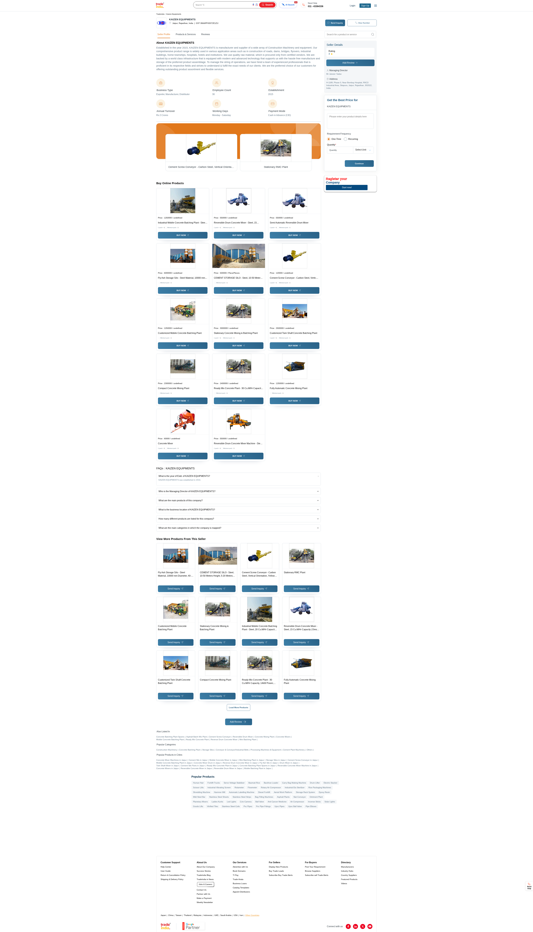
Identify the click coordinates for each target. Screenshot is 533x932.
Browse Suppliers (312, 871)
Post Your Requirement (315, 867)
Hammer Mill (219, 792)
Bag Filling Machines (264, 797)
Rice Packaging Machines (319, 787)
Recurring (353, 139)
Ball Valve (259, 802)
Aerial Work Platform (283, 792)
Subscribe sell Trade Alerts (316, 875)
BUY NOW (181, 235)
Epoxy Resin (324, 792)
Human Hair (198, 783)
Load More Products (238, 707)
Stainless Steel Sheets (219, 797)
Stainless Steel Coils (231, 806)
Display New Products (278, 867)
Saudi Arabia (225, 915)
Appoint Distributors (241, 892)
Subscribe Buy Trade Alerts (281, 875)
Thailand (187, 915)
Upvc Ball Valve (295, 806)
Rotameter (239, 787)
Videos (344, 883)
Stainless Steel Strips (242, 797)
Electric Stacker (330, 783)
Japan (163, 915)
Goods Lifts (198, 806)
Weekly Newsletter (205, 902)
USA (235, 915)
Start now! (347, 187)
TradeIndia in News (205, 879)
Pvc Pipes (248, 806)
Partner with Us (203, 894)
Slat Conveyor (299, 797)
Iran (241, 915)
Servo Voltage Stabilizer (234, 783)
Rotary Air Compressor (271, 787)
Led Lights (231, 802)
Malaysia (197, 915)
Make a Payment (204, 898)
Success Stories (204, 871)
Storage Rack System (305, 792)
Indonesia (207, 915)
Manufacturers (347, 867)
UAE (216, 915)
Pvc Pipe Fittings (263, 806)
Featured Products (349, 879)
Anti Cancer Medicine (277, 802)
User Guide (166, 871)
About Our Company (206, 867)
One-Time (336, 139)
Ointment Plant (316, 797)
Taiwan (178, 915)
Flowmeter (252, 787)
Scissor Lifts (198, 787)
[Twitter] (362, 926)
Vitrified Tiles (212, 806)
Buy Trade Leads (276, 871)
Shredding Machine (201, 792)
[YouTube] (370, 926)
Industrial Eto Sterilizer (295, 787)
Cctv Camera (246, 802)
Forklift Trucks (214, 783)
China (170, 915)
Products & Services (186, 34)
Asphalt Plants (283, 797)
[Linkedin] (355, 926)
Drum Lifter (315, 783)
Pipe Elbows (311, 806)
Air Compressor (297, 802)
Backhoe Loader (271, 783)
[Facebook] (348, 926)
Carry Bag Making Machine (294, 783)
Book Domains (239, 871)
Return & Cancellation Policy (173, 875)
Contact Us (201, 890)
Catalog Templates (241, 888)
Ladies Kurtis (217, 802)
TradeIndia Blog (204, 875)
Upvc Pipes (279, 806)
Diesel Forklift (264, 792)
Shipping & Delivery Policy (172, 879)
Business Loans (240, 883)
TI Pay (235, 875)
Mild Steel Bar (199, 797)
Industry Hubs (347, 871)
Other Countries (252, 915)
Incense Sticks (314, 802)
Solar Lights (330, 802)
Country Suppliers (349, 875)
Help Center (166, 867)
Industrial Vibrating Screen (219, 787)
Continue (359, 163)
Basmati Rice (254, 783)
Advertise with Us (240, 867)
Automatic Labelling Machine (241, 792)
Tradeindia (160, 14)
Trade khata (238, 879)
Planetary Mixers (200, 802)
